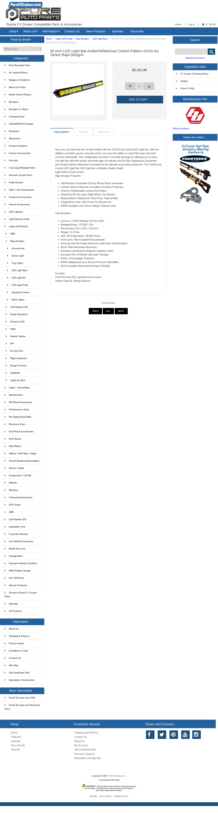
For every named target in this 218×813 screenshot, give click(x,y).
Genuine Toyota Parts (20, 175)
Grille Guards (16, 182)
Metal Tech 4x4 (17, 548)
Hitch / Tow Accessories (21, 190)
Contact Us (72, 31)
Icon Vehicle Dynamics (21, 541)
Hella (13, 329)
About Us (29, 31)
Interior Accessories (19, 204)
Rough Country (18, 365)
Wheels (13, 483)
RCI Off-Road (16, 578)
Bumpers (14, 102)
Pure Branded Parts (19, 65)
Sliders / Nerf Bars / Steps (23, 453)
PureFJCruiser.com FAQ (22, 697)
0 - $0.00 (211, 24)
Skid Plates (15, 446)
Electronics (15, 138)
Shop (13, 31)
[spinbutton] (139, 86)
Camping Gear (17, 116)
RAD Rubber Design (20, 570)
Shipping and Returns (86, 732)
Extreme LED (17, 321)
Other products (181, 128)
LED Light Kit (19, 277)
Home (178, 24)
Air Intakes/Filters (18, 72)
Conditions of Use (18, 650)
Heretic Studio (17, 336)
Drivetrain (14, 131)
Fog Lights (17, 263)
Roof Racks (15, 439)
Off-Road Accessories (20, 402)
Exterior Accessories (20, 153)
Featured (16, 736)
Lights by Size (17, 380)
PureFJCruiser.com (117, 776)
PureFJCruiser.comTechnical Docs (22, 707)
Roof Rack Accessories (21, 431)
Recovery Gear (17, 424)
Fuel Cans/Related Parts (22, 168)
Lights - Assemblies (19, 387)
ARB (12, 234)
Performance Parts (19, 409)
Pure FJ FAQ (187, 88)
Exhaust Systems (18, 146)
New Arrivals (18, 745)
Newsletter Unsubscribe (21, 680)
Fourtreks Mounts (18, 534)
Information (50, 31)
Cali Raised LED (19, 307)
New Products (95, 31)
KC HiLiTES (16, 351)
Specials (117, 31)
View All (15, 749)
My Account (81, 745)
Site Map (13, 665)
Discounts (137, 31)
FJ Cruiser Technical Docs (194, 74)
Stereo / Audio (16, 468)
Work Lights (18, 299)
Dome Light (18, 255)
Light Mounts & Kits (19, 219)
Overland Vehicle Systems (23, 563)
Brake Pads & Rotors (20, 94)
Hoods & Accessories (20, 197)
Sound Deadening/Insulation (24, 461)
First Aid (13, 160)
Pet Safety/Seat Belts (20, 417)
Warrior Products (18, 585)
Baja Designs (82, 38)
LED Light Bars (100, 38)
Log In (191, 24)
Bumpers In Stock (18, 109)
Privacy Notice (16, 643)
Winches (13, 490)
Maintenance (16, 395)
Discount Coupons (84, 753)
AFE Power (15, 505)
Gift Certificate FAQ (19, 672)
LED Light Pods (20, 285)
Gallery (184, 81)
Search (195, 40)
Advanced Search (195, 58)
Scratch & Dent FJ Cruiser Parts (21, 594)
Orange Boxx (16, 556)
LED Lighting (16, 212)
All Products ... (16, 611)
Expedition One (17, 526)
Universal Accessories (20, 497)
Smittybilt (15, 373)
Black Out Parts (17, 87)
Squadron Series (21, 292)
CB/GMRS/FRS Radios (21, 124)
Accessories (18, 248)
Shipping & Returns (19, 636)
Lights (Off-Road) (64, 38)
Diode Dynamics (19, 314)
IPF (12, 343)
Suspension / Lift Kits (20, 475)
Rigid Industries (18, 358)
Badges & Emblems (19, 80)
